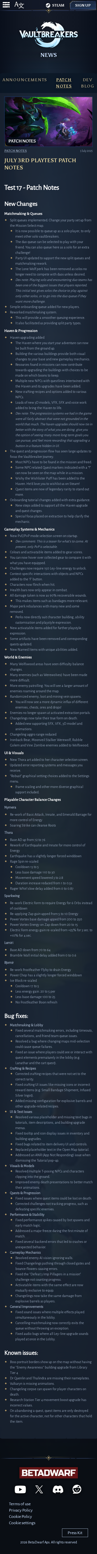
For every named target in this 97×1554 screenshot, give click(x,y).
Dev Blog (87, 83)
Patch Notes (64, 83)
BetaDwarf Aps (39, 1542)
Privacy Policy (21, 1510)
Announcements (24, 79)
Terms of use (20, 1504)
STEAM (58, 5)
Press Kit (75, 1533)
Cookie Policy (20, 1516)
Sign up (83, 5)
